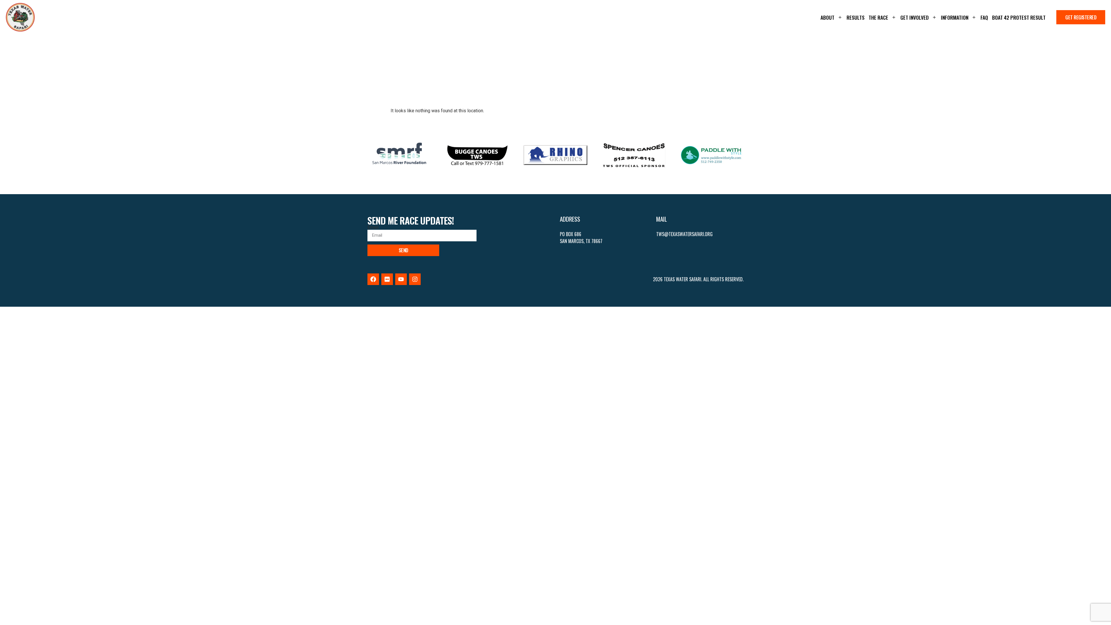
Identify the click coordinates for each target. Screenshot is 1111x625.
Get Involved (914, 17)
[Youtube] (401, 279)
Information (954, 17)
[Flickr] (387, 279)
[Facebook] (373, 279)
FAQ (984, 17)
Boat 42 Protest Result (1019, 17)
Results (855, 17)
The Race (878, 17)
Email (372, 227)
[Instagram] (415, 279)
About (827, 17)
